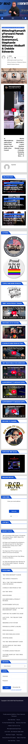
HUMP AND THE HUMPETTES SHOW (13, 613)
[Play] (4, 317)
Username (5, 676)
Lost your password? (16, 690)
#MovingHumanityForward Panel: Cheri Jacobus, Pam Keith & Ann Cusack (8, 145)
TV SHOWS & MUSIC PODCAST (11, 650)
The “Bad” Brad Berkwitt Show (8, 722)
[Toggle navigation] (13, 18)
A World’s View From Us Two (14, 725)
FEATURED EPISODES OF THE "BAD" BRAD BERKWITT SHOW (13, 27)
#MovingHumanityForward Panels (14, 728)
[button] (22, 18)
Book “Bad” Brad (11, 740)
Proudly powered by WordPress (9, 714)
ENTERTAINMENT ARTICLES (11, 604)
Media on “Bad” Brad (21, 737)
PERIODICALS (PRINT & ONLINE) (12, 626)
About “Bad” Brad (11, 719)
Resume (18, 719)
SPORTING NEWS (8, 638)
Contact (18, 740)
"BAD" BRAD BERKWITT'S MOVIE (12, 575)
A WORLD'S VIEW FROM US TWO (12, 587)
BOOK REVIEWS (7, 595)
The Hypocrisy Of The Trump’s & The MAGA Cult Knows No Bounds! (13, 220)
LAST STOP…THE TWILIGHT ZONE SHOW (14, 731)
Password (5, 680)
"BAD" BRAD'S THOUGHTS (10, 578)
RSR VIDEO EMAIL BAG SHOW (11, 634)
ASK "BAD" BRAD (7, 591)
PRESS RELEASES (8, 630)
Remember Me (16, 687)
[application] (14, 312)
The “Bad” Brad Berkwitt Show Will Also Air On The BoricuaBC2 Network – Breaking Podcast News (14, 563)
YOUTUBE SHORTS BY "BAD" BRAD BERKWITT (12, 216)
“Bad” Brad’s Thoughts (10, 734)
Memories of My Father (21, 722)
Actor (10, 56)
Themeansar (13, 716)
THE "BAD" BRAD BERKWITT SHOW (10, 185)
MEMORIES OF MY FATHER (10, 622)
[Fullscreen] (23, 317)
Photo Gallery (19, 734)
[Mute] (21, 317)
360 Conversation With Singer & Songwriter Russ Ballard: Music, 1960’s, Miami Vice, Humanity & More (14, 537)
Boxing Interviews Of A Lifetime (9, 737)
